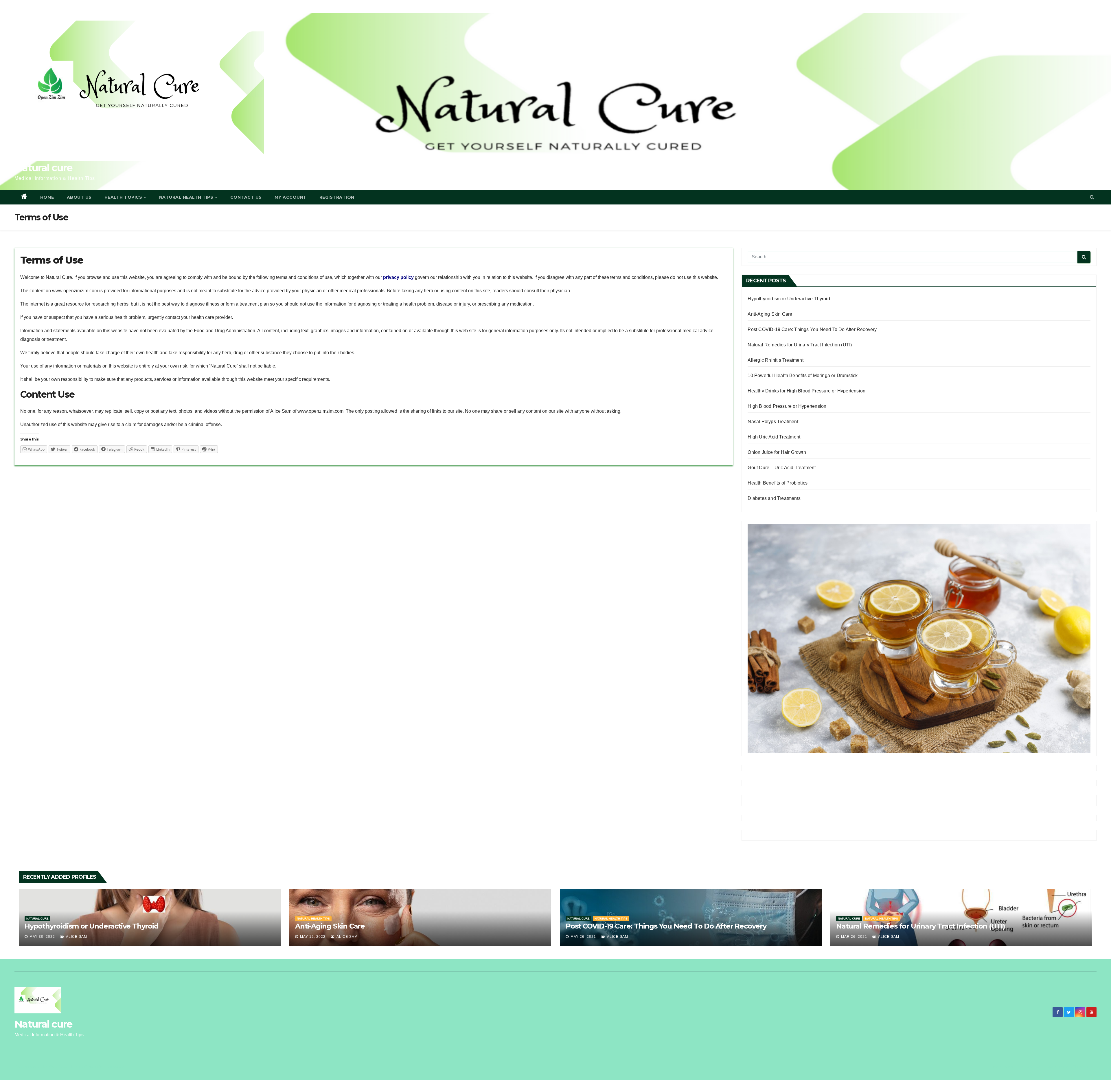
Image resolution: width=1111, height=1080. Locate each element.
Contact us (246, 197)
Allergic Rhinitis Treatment (775, 360)
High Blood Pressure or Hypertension (787, 406)
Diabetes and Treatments (774, 498)
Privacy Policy (1001, 1066)
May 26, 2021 (583, 937)
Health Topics (123, 197)
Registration (336, 197)
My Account (291, 197)
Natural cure (43, 168)
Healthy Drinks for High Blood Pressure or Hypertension (806, 390)
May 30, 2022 (42, 937)
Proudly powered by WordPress (41, 1066)
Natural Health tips (313, 918)
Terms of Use (1030, 1066)
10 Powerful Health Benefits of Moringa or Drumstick (803, 375)
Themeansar (114, 1066)
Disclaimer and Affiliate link (1069, 1066)
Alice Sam (76, 937)
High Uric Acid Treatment (774, 436)
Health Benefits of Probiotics (778, 482)
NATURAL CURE (37, 918)
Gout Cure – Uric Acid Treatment (782, 467)
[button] (1092, 197)
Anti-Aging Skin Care (770, 314)
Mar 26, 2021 (854, 937)
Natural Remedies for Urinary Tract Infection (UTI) (800, 344)
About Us (79, 197)
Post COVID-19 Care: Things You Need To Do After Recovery (812, 329)
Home (47, 197)
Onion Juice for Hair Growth (777, 452)
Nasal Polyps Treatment (773, 421)
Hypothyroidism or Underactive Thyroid (789, 298)
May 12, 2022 (312, 937)
